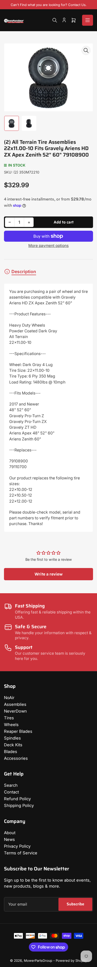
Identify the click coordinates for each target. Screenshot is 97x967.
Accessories (16, 758)
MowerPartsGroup (38, 961)
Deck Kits (13, 744)
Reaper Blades (18, 731)
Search (11, 785)
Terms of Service (20, 852)
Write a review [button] (49, 574)
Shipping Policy (19, 805)
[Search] (54, 20)
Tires (9, 717)
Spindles (12, 738)
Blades (10, 751)
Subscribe (75, 904)
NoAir (9, 697)
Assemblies (15, 704)
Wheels (11, 724)
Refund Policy (17, 798)
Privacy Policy (17, 846)
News (9, 839)
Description (23, 271)
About (9, 832)
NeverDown (15, 711)
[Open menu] (87, 20)
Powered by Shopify (71, 961)
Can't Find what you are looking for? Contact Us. (49, 5)
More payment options (48, 245)
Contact (11, 791)
